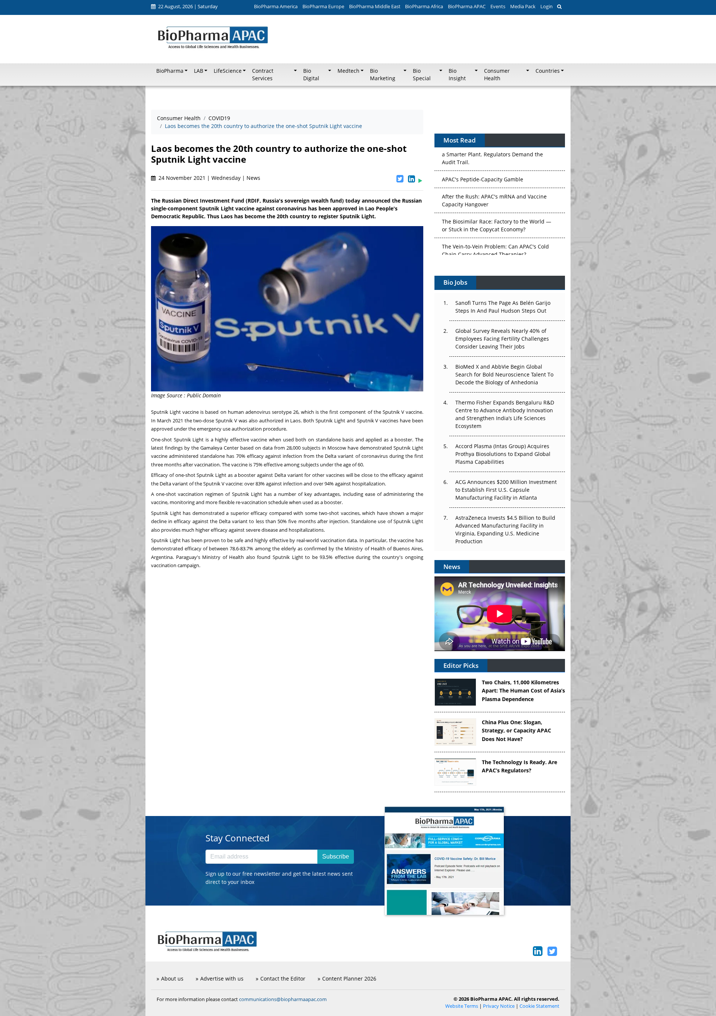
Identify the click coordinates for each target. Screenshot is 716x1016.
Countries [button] (548, 71)
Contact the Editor (282, 978)
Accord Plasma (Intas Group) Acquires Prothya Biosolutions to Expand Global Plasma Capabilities (502, 454)
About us (172, 978)
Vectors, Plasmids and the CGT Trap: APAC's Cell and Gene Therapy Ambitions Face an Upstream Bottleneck (496, 243)
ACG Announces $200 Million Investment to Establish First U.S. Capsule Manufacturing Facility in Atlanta (506, 489)
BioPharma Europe (323, 6)
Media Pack (523, 6)
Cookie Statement (539, 1006)
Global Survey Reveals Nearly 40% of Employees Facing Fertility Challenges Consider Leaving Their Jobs (502, 338)
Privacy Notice (499, 1006)
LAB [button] (198, 71)
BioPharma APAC (467, 6)
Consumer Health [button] (497, 75)
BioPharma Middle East (375, 6)
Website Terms (461, 1006)
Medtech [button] (348, 71)
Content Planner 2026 (349, 978)
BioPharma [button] (169, 71)
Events (497, 6)
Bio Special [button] (422, 75)
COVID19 (219, 118)
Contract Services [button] (262, 75)
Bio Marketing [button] (382, 75)
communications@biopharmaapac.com (283, 999)
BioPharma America (276, 6)
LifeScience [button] (228, 71)
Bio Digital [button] (311, 75)
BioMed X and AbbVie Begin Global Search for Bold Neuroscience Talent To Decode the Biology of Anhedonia (504, 374)
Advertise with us (222, 978)
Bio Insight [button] (457, 75)
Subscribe (335, 856)
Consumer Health (179, 118)
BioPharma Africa (424, 6)
